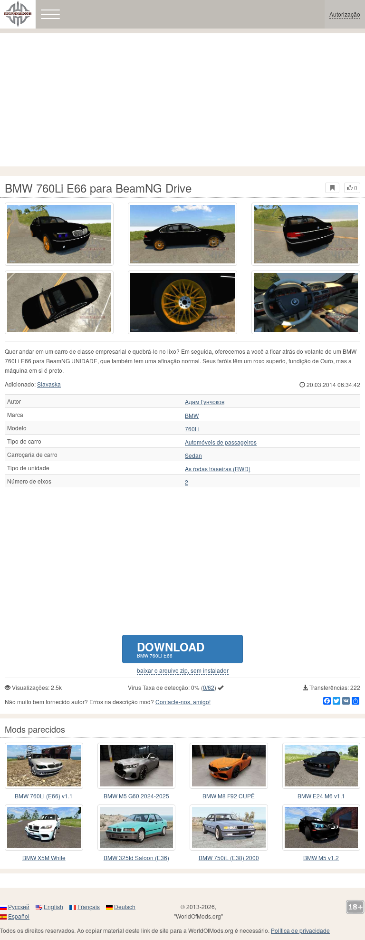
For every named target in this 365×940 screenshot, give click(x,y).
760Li (192, 428)
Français (88, 906)
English (53, 906)
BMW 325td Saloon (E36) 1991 (136, 857)
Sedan (193, 455)
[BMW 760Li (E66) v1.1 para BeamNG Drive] (44, 766)
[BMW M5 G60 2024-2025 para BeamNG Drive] (136, 766)
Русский (18, 906)
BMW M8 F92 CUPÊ (228, 796)
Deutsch (124, 906)
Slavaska (49, 384)
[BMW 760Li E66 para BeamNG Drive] (59, 234)
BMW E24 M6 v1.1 (321, 796)
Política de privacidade (300, 930)
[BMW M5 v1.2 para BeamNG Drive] (321, 827)
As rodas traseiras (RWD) (217, 468)
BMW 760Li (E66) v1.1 (44, 796)
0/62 (208, 687)
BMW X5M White (44, 857)
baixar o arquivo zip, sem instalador (183, 670)
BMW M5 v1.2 (321, 857)
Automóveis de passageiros (221, 442)
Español (18, 916)
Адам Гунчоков (204, 401)
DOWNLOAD (170, 649)
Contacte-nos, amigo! (183, 702)
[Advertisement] (182, 99)
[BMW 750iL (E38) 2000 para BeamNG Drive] (229, 827)
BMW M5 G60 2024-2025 (136, 796)
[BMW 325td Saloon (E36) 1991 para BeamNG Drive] (136, 827)
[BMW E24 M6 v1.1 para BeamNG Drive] (321, 766)
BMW (192, 415)
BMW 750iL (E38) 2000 (229, 857)
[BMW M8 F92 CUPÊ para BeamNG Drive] (229, 766)
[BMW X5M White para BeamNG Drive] (44, 827)
